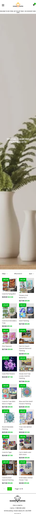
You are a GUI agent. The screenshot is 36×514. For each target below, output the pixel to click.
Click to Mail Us (17, 505)
